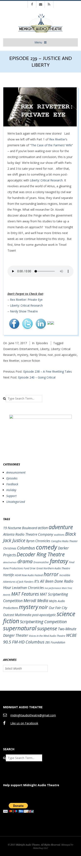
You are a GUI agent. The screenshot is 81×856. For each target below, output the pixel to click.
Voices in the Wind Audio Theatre (47, 636)
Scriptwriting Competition (43, 621)
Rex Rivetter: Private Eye (26, 300)
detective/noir (10, 562)
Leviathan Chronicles (28, 587)
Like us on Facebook (24, 723)
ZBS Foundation (55, 642)
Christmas (9, 548)
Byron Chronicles (38, 541)
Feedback (12, 484)
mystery (22, 355)
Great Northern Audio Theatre (53, 568)
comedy (46, 547)
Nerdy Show (38, 355)
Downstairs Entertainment (20, 349)
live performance (53, 588)
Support (11, 496)
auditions (59, 534)
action (43, 527)
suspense (47, 628)
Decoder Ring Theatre (41, 554)
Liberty (44, 349)
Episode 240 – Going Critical (36, 377)
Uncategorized (15, 502)
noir (50, 355)
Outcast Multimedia (17, 615)
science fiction (30, 361)
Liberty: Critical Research (46, 180)
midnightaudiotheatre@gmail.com (33, 715)
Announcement (16, 472)
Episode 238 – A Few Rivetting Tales (47, 371)
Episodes (42, 343)
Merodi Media (35, 600)
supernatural (19, 628)
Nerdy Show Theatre (24, 311)
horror (51, 574)
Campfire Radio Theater (64, 541)
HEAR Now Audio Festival (29, 575)
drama (25, 561)
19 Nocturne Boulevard (20, 527)
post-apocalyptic (66, 355)
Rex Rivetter (57, 139)
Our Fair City (58, 607)
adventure (61, 527)
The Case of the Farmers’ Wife (51, 145)
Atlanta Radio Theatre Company (28, 534)
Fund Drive (30, 568)
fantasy (59, 561)
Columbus (26, 548)
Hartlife (8, 575)
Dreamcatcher (41, 562)
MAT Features (25, 594)
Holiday (11, 490)
